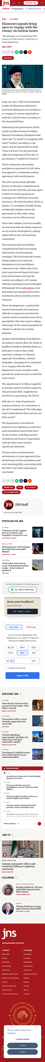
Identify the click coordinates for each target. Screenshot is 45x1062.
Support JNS (30, 3)
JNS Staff (7, 46)
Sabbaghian (27, 288)
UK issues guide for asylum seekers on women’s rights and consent (22, 797)
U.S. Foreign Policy (11, 492)
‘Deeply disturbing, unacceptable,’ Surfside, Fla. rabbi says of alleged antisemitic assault (15, 738)
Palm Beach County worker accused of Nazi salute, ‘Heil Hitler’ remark (15, 705)
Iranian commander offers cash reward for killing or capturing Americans (19, 866)
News (4, 19)
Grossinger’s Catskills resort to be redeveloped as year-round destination (16, 754)
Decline (22, 1052)
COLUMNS (8, 877)
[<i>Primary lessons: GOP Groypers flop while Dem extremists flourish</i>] (37, 548)
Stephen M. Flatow (23, 911)
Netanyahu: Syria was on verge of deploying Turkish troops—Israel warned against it (15, 566)
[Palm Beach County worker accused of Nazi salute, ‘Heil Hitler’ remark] (37, 705)
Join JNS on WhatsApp (24, 590)
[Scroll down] (39, 824)
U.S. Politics (31, 487)
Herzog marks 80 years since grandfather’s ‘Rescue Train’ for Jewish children (22, 787)
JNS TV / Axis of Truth (9, 861)
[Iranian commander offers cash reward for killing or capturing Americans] (22, 849)
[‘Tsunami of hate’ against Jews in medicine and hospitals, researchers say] (37, 532)
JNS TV (6, 835)
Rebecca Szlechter (9, 711)
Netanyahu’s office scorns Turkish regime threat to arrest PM (14, 721)
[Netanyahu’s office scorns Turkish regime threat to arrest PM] (37, 720)
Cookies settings (22, 1039)
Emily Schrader (7, 872)
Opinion (18, 903)
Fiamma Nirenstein (23, 895)
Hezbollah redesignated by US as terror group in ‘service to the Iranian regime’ (22, 815)
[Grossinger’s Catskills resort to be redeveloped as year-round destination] (37, 754)
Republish (8, 58)
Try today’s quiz (22, 611)
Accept (22, 1045)
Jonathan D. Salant (9, 538)
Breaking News (12, 768)
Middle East (8, 487)
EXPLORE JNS (10, 694)
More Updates (10, 823)
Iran (19, 487)
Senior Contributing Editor (25, 884)
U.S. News (14, 19)
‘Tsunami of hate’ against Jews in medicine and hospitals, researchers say (14, 532)
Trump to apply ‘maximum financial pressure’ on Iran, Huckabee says (21, 806)
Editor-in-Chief (7, 544)
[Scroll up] (35, 824)
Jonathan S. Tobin (9, 555)
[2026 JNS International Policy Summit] (22, 1015)
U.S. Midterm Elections (33, 9)
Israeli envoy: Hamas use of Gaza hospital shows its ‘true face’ (23, 777)
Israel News (6, 560)
